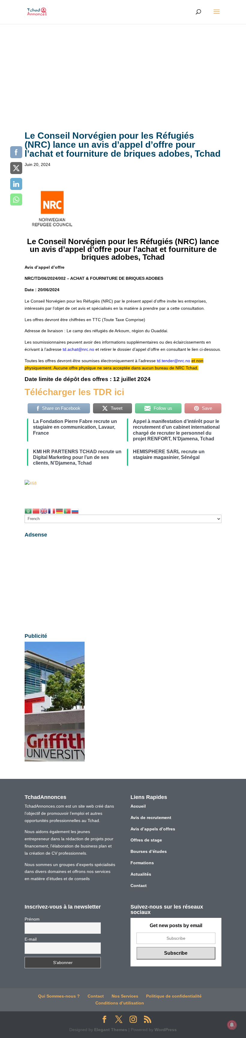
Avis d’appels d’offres (152, 829)
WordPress (165, 1029)
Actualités (140, 874)
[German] (60, 510)
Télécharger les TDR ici (74, 392)
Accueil (138, 806)
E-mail (31, 939)
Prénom (32, 919)
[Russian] (75, 510)
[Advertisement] (123, 69)
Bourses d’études (148, 851)
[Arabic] (28, 510)
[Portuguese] (67, 510)
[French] (52, 510)
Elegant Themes (110, 1029)
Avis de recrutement (150, 817)
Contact (138, 885)
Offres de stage (146, 840)
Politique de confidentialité (174, 996)
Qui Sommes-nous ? (59, 996)
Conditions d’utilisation (119, 1003)
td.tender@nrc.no (173, 360)
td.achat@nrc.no (78, 349)
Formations (142, 862)
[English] (44, 510)
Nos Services (125, 996)
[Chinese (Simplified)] (36, 510)
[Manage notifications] (232, 1025)
